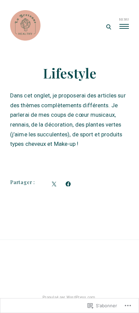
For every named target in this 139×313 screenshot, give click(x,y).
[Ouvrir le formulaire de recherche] (108, 26)
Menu (124, 19)
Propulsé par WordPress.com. (69, 297)
